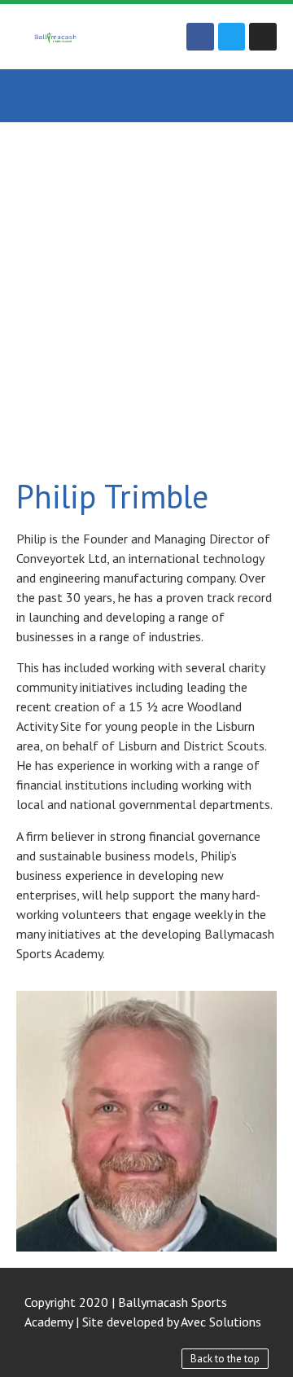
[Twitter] (232, 37)
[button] (146, 95)
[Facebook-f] (200, 37)
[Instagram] (263, 37)
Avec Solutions (221, 1321)
